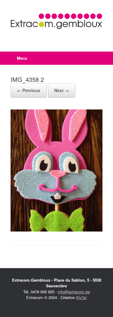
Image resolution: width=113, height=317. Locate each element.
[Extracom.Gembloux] (56, 21)
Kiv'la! (81, 297)
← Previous (28, 90)
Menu (22, 58)
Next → (61, 90)
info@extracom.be (74, 292)
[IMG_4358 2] (56, 230)
